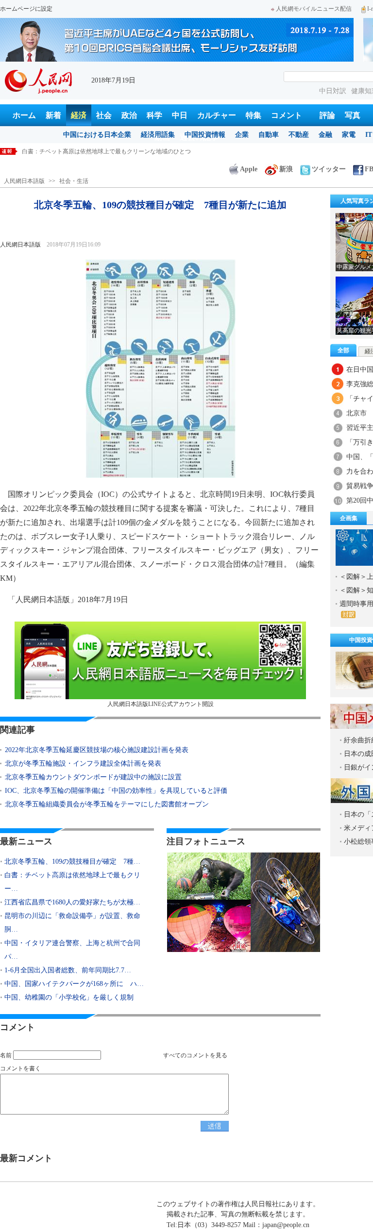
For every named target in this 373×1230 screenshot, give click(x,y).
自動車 (268, 134)
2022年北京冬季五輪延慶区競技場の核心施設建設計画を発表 (96, 750)
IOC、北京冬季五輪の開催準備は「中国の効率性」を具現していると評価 (116, 790)
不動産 (298, 134)
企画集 (348, 518)
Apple (248, 169)
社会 (104, 115)
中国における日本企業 (97, 134)
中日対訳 (332, 91)
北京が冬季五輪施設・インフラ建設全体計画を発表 (83, 763)
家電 (349, 134)
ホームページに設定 (26, 8)
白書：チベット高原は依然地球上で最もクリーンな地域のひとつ (106, 151)
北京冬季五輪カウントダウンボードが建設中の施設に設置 (93, 777)
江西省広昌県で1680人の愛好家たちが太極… (72, 902)
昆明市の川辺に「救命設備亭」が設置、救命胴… (72, 922)
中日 (179, 115)
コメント (286, 115)
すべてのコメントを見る (195, 1055)
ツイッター (329, 169)
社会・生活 (73, 181)
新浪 (286, 169)
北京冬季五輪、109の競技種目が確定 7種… (72, 861)
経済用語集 (158, 134)
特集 (253, 115)
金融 (325, 134)
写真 (352, 115)
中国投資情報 (205, 134)
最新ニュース (26, 841)
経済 (78, 115)
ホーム (24, 115)
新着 (53, 115)
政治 (129, 115)
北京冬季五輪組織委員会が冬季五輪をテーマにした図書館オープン (107, 804)
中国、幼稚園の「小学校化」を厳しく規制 (69, 997)
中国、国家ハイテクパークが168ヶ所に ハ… (74, 983)
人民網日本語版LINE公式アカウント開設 (160, 704)
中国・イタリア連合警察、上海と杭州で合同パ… (72, 949)
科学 (154, 115)
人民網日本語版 (24, 181)
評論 (327, 115)
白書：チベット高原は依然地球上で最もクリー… (72, 881)
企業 (242, 134)
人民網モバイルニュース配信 (314, 8)
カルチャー (216, 115)
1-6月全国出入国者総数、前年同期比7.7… (67, 970)
